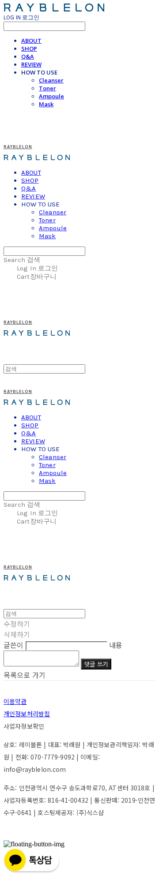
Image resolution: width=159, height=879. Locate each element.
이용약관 (15, 701)
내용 (115, 645)
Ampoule (51, 96)
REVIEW (31, 64)
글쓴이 (13, 645)
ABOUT (31, 41)
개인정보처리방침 (27, 713)
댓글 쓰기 (96, 664)
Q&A (27, 56)
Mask (46, 104)
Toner (47, 88)
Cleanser (51, 80)
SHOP (29, 48)
